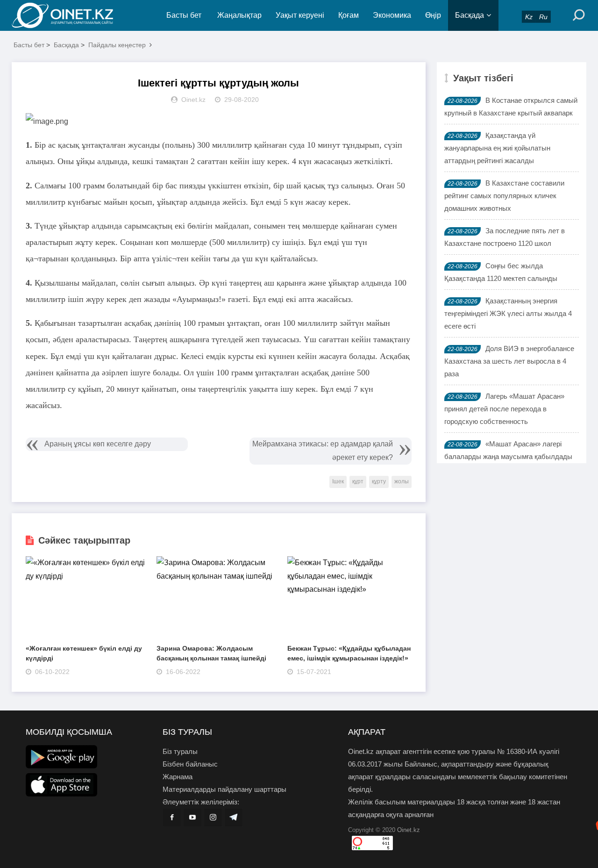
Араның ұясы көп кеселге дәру (97, 444)
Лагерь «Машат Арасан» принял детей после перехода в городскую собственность (504, 408)
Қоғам (348, 15)
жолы (401, 481)
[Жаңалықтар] (70, 15)
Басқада (469, 15)
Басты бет (183, 15)
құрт (357, 481)
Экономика (392, 15)
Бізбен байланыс (190, 764)
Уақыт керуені (300, 15)
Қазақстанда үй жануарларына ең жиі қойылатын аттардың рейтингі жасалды (497, 148)
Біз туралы (180, 751)
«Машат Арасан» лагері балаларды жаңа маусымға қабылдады (508, 450)
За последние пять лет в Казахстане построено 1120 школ (504, 237)
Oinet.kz (408, 829)
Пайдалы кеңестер (117, 45)
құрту (379, 481)
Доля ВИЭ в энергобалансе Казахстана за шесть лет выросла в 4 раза (509, 361)
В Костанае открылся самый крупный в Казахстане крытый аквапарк (510, 106)
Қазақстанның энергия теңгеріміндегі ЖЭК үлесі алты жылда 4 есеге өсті (508, 313)
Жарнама (177, 777)
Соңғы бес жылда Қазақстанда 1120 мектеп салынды (500, 272)
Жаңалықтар (239, 15)
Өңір (433, 15)
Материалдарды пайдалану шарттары (224, 789)
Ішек (338, 481)
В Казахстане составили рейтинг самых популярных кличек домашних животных (504, 195)
